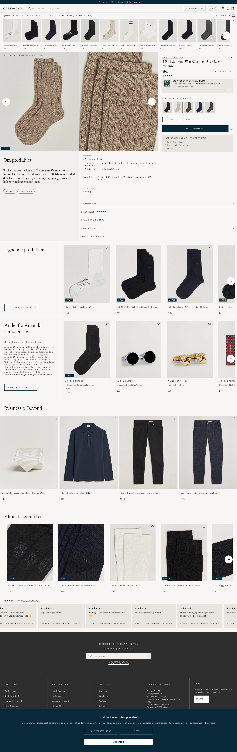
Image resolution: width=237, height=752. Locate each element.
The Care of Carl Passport (118, 2)
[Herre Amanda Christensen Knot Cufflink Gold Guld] (190, 349)
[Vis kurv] (232, 8)
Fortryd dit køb (58, 706)
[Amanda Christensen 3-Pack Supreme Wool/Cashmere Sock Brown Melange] (188, 107)
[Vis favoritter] (227, 8)
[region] (118, 616)
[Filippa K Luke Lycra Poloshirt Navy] (89, 490)
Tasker (37, 15)
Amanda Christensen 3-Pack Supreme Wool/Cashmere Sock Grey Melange (206, 45)
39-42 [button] (171, 119)
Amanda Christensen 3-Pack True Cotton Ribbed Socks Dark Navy (167, 45)
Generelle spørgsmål (61, 701)
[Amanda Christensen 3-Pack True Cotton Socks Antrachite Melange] (226, 43)
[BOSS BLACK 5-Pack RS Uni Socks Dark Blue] (31, 43)
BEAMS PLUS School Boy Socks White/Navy (129, 45)
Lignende (24, 250)
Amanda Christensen (172, 57)
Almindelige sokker (37, 55)
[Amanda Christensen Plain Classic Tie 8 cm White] (29, 490)
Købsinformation (59, 691)
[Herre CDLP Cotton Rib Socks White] (133, 552)
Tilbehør (24, 15)
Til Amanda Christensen (19, 387)
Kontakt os (56, 696)
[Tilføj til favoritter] (107, 248)
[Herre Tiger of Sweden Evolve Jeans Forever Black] (148, 452)
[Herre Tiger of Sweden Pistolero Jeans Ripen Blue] (208, 452)
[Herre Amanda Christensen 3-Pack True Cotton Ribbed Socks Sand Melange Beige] (109, 30)
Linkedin (103, 706)
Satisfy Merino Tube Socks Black (68, 45)
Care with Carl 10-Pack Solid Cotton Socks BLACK (181, 585)
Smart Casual (26, 191)
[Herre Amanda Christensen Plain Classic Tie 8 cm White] (29, 452)
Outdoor (61, 15)
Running (70, 15)
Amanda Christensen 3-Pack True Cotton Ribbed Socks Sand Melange (109, 45)
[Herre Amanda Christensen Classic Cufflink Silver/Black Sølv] (138, 349)
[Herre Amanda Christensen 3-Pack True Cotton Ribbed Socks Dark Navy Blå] (168, 30)
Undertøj (12, 55)
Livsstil (44, 15)
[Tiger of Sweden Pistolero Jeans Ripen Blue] (208, 490)
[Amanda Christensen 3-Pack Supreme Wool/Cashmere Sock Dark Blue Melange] (199, 107)
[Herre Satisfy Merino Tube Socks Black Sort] (70, 30)
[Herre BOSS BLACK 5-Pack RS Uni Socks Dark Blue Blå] (31, 30)
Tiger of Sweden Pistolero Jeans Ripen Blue (198, 493)
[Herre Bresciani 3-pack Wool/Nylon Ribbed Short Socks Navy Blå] (187, 30)
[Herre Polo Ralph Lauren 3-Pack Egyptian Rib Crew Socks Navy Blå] (51, 30)
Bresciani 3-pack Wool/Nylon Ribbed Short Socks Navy (185, 45)
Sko (17, 15)
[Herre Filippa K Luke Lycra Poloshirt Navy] (89, 452)
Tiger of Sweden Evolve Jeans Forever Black (139, 493)
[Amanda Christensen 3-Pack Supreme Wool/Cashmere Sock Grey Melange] (207, 43)
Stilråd (213, 8)
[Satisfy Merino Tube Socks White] (12, 43)
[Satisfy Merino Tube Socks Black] (70, 43)
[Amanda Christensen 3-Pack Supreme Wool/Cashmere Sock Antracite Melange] (90, 43)
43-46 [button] (188, 119)
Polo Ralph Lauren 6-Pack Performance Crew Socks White (147, 45)
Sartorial (10, 191)
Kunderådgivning (194, 8)
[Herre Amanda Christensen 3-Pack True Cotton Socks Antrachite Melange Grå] (226, 30)
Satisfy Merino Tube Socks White (10, 45)
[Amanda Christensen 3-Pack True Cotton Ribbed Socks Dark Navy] (168, 43)
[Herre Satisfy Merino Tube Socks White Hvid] (12, 30)
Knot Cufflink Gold (176, 385)
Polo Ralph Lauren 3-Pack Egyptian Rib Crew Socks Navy (50, 45)
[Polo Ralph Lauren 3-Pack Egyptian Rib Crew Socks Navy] (51, 43)
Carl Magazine (223, 15)
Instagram (103, 691)
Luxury (89, 15)
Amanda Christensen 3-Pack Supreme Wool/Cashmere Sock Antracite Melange (89, 45)
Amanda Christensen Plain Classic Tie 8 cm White (23, 493)
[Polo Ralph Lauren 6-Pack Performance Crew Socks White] (148, 43)
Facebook (103, 696)
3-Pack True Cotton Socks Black (79, 385)
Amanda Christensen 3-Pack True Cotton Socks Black (29, 585)
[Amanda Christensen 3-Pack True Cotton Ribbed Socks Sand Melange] (109, 43)
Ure (31, 15)
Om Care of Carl (12, 696)
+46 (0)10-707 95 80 (159, 707)
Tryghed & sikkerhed (13, 701)
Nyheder (6, 15)
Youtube (102, 701)
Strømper (22, 55)
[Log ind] (223, 8)
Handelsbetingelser (13, 706)
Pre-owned (80, 15)
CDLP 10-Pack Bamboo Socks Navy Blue (77, 585)
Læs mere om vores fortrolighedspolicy (118, 663)
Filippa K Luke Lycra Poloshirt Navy (76, 493)
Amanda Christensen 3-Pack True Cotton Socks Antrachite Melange (225, 45)
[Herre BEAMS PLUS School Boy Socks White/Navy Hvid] (129, 30)
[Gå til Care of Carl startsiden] (13, 8)
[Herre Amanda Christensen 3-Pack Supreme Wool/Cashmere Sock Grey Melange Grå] (207, 30)
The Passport (10, 691)
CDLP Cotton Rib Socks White (124, 585)
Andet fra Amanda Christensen (22, 328)
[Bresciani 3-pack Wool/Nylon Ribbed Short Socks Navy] (187, 43)
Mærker (53, 15)
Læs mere (227, 90)
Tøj (13, 15)
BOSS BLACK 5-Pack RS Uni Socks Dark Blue (31, 45)
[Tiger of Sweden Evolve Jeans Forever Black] (148, 490)
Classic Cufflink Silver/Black (129, 385)
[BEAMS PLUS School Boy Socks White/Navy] (129, 43)
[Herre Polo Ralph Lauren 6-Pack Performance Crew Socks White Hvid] (148, 30)
